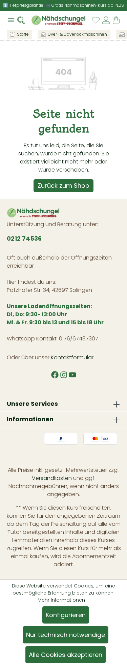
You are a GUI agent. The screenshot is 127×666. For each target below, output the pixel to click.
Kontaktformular (72, 357)
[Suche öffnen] (23, 20)
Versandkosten (52, 478)
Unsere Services (32, 403)
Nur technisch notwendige (65, 635)
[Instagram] (64, 375)
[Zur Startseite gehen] (58, 20)
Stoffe (23, 34)
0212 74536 (24, 238)
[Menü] (11, 20)
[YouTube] (72, 375)
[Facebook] (55, 375)
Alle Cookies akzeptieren (65, 654)
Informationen (30, 419)
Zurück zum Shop (63, 185)
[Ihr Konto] (106, 20)
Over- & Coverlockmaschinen (77, 34)
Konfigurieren (66, 615)
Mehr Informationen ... (63, 600)
